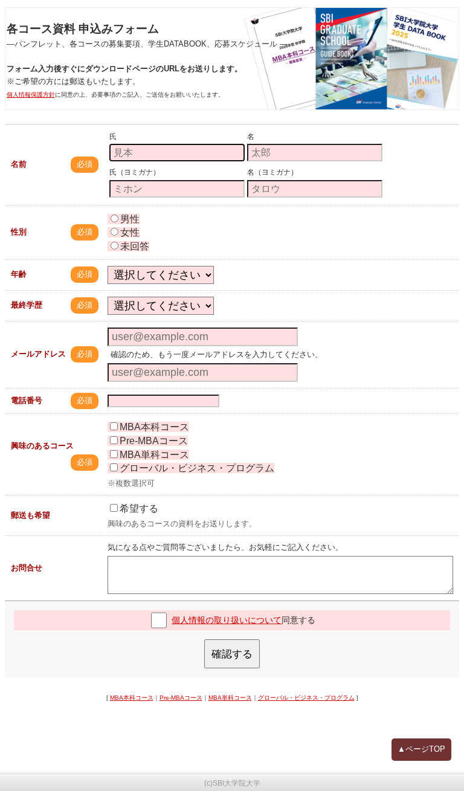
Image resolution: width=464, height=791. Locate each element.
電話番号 (26, 400)
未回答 (134, 246)
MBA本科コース (154, 427)
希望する (139, 508)
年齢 (19, 274)
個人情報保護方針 (31, 94)
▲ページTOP (421, 749)
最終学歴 (26, 304)
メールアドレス (38, 353)
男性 (130, 219)
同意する (243, 620)
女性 (130, 232)
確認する (232, 654)
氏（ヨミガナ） (134, 172)
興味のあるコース (42, 445)
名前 (19, 164)
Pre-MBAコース (154, 441)
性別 (19, 231)
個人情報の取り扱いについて (227, 620)
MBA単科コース (154, 455)
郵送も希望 (30, 515)
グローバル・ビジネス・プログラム (197, 468)
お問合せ (26, 567)
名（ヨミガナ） (272, 172)
